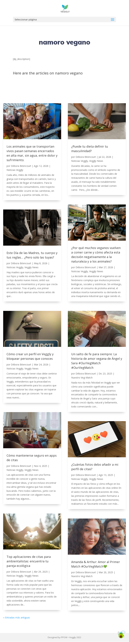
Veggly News (31, 267)
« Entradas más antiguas (16, 617)
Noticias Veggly (15, 170)
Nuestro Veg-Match (82, 377)
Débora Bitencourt (21, 165)
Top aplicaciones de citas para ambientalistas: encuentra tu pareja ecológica (29, 561)
